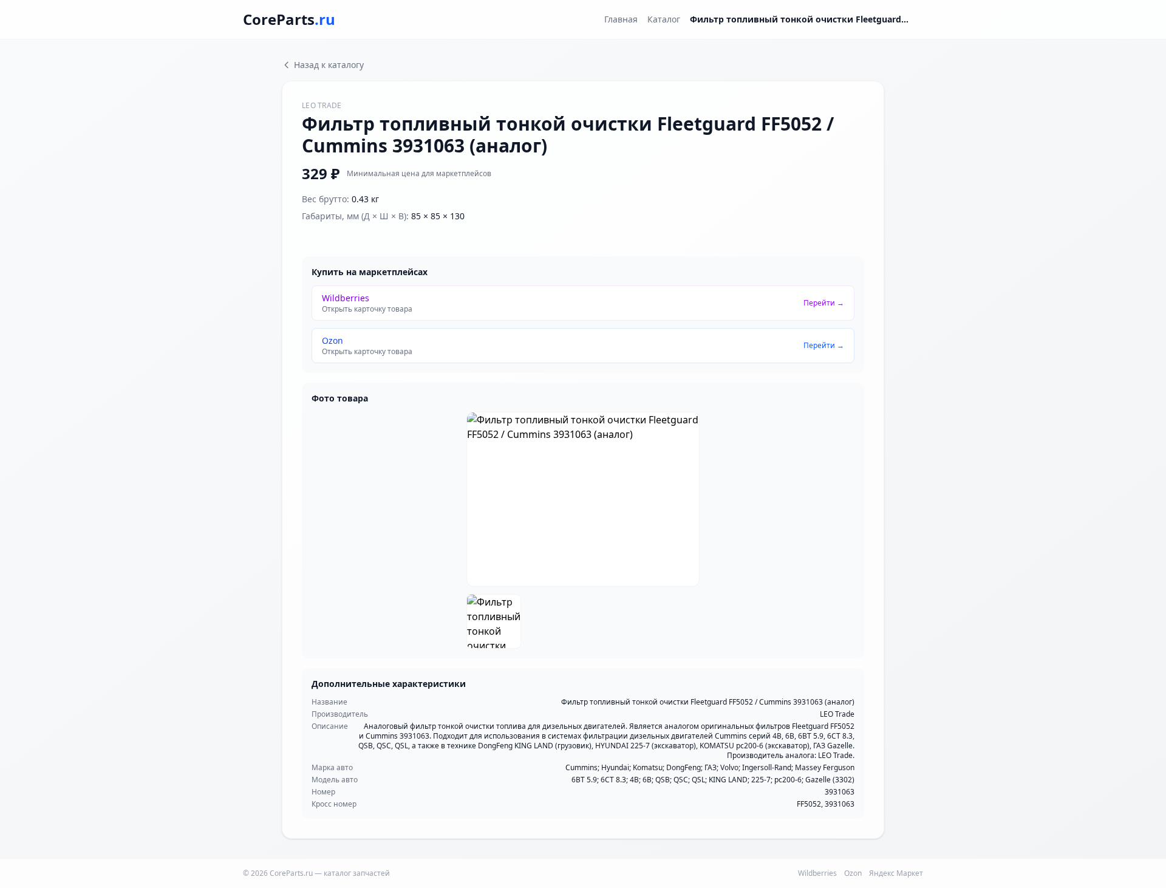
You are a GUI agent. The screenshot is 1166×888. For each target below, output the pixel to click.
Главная (621, 19)
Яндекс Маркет (896, 873)
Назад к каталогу (329, 64)
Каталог (663, 19)
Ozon (853, 873)
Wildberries (817, 873)
